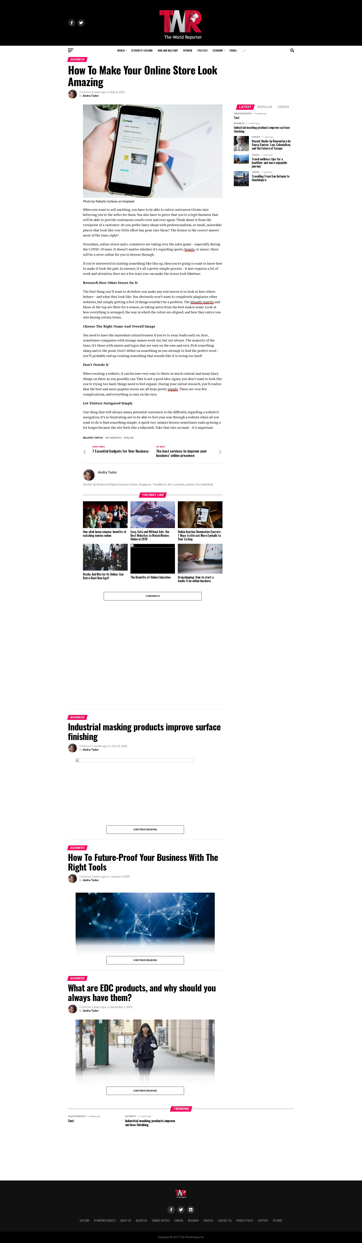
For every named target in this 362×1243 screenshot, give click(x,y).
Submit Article (161, 1220)
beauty (189, 249)
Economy (218, 50)
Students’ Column (142, 50)
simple (173, 389)
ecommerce (114, 438)
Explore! (84, 1220)
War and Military (168, 50)
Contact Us (225, 1220)
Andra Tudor (91, 95)
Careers (178, 1220)
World (121, 50)
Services (208, 1220)
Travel (233, 50)
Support (263, 1220)
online (129, 438)
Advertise (141, 1220)
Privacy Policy (244, 1220)
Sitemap (277, 1220)
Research (193, 1220)
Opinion (187, 50)
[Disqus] (152, 647)
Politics (202, 50)
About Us (125, 1220)
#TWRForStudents (105, 1220)
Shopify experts (202, 302)
